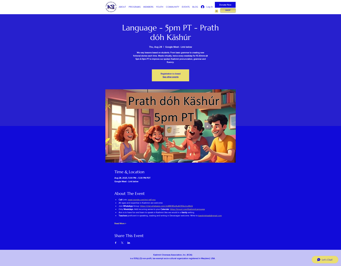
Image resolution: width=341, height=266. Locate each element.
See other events (170, 77)
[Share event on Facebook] (115, 243)
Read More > (120, 223)
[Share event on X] (122, 243)
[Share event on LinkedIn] (128, 243)
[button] (122, 7)
